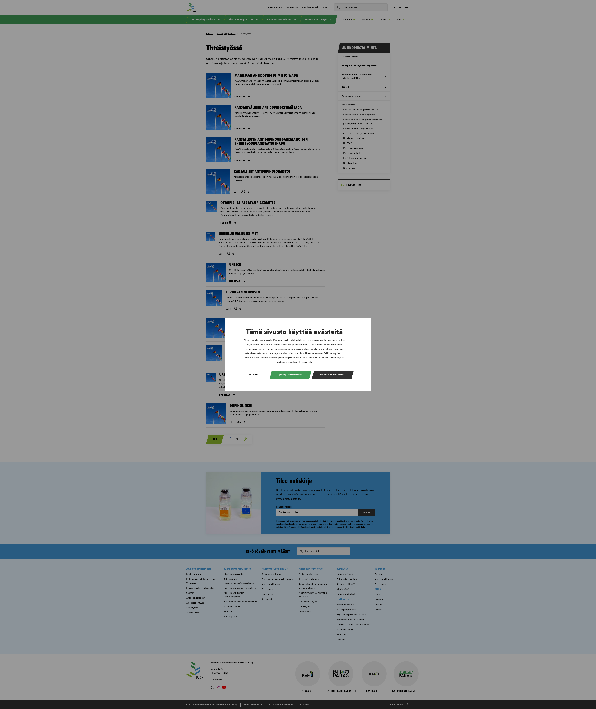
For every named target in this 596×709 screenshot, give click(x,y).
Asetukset (255, 374)
